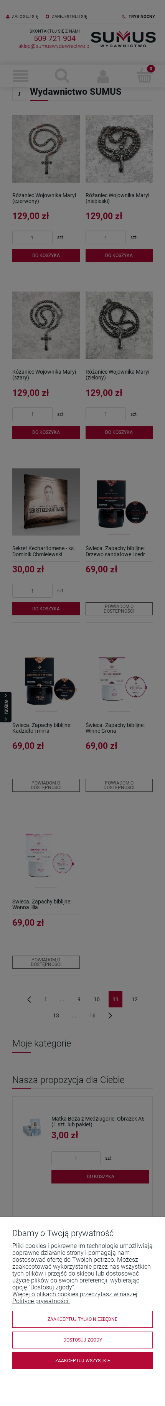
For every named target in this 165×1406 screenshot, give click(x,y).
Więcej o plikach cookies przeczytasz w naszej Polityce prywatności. (74, 1298)
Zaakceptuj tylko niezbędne (82, 1319)
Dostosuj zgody (82, 1340)
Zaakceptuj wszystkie (82, 1360)
